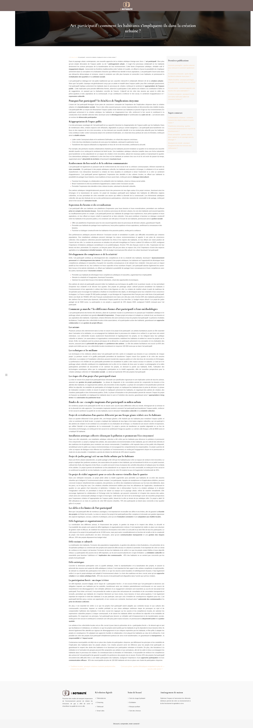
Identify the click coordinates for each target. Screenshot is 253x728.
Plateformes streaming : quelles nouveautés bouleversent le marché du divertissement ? (181, 128)
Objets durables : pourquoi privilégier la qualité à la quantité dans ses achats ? (181, 82)
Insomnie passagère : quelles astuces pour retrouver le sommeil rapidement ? (181, 68)
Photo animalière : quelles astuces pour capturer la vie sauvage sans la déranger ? (180, 137)
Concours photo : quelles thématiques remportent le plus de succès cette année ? (141, 668)
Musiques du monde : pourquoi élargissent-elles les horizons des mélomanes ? (180, 145)
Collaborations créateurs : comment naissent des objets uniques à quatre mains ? (181, 120)
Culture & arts (74, 57)
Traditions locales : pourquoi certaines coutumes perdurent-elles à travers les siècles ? (93, 668)
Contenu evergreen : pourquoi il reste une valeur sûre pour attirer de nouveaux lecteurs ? (181, 96)
